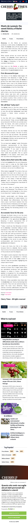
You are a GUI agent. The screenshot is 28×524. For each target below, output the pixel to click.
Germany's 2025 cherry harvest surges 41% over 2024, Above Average (12, 381)
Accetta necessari (14, 517)
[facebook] (19, 1)
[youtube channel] (22, 1)
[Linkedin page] (25, 1)
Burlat (4, 38)
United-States (5, 462)
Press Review (20, 38)
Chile (17, 451)
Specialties (6, 34)
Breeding (9, 325)
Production (10, 364)
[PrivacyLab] (11, 509)
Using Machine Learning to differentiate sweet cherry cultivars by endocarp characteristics (13, 342)
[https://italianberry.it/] (12, 408)
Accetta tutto (14, 513)
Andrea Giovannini (6, 455)
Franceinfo (9, 292)
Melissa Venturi (6, 458)
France (11, 38)
